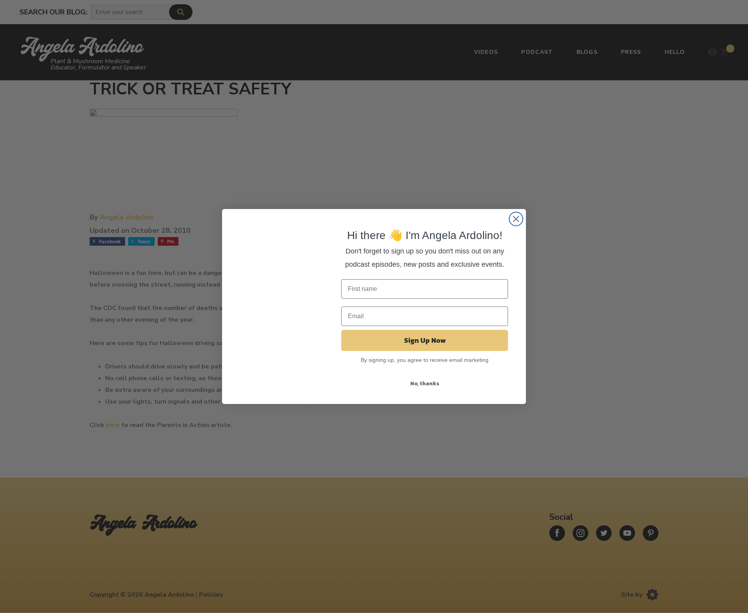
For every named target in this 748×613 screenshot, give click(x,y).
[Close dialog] (516, 219)
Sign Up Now (425, 340)
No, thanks (424, 383)
